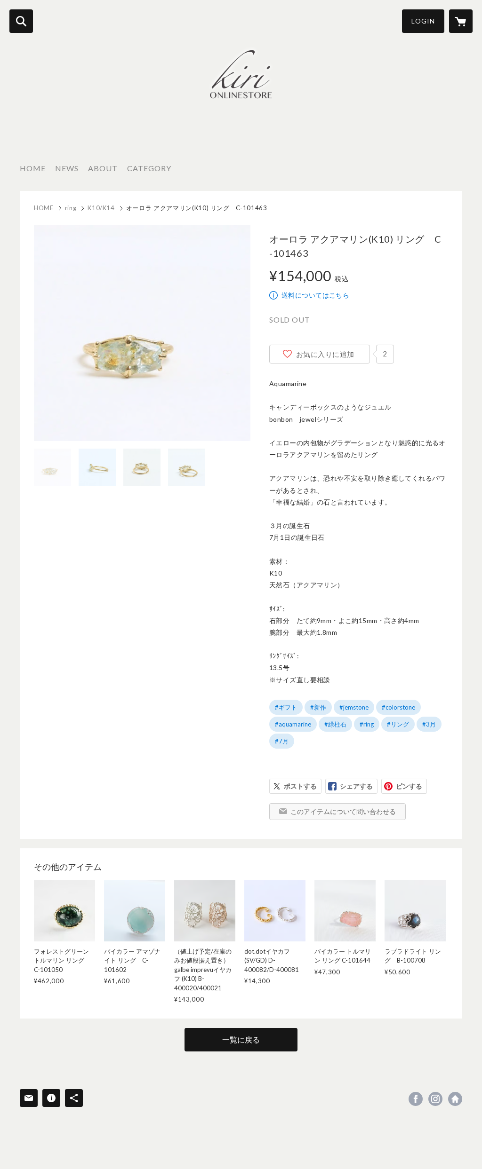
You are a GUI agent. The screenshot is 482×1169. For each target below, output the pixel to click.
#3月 (429, 724)
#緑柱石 (335, 724)
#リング (398, 724)
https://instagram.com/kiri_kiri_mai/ (435, 1099)
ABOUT (103, 168)
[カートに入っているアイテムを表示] (461, 21)
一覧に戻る (241, 1039)
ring (71, 208)
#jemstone (354, 707)
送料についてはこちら (315, 295)
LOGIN (423, 21)
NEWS (67, 168)
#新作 (318, 707)
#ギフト (286, 707)
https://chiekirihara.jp (455, 1099)
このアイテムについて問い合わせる (343, 811)
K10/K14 (101, 208)
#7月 (282, 741)
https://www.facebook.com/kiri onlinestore (416, 1099)
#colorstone (398, 707)
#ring (367, 724)
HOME (33, 168)
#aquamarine (293, 724)
